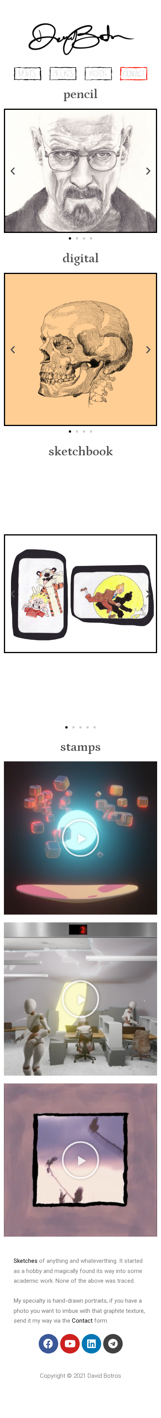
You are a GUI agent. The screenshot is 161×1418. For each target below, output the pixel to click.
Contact (82, 1320)
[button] (70, 238)
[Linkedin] (91, 1344)
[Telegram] (113, 1344)
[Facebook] (48, 1344)
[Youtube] (70, 1344)
